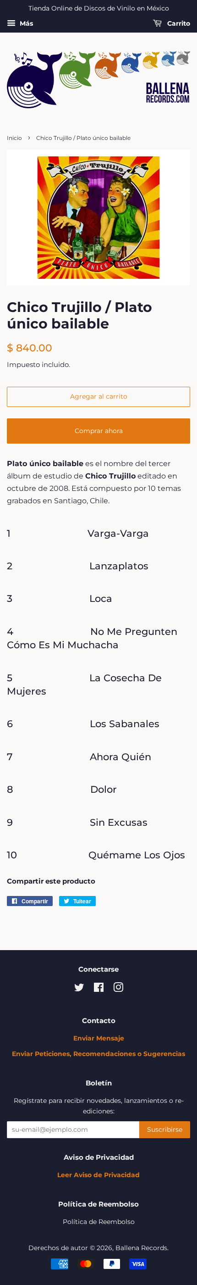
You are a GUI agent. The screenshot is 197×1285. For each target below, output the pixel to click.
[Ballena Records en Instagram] (118, 989)
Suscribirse (164, 1129)
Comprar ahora (99, 431)
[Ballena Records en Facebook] (98, 989)
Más (25, 23)
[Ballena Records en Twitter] (79, 989)
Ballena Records (141, 1248)
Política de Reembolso (99, 1221)
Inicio (14, 137)
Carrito (177, 23)
